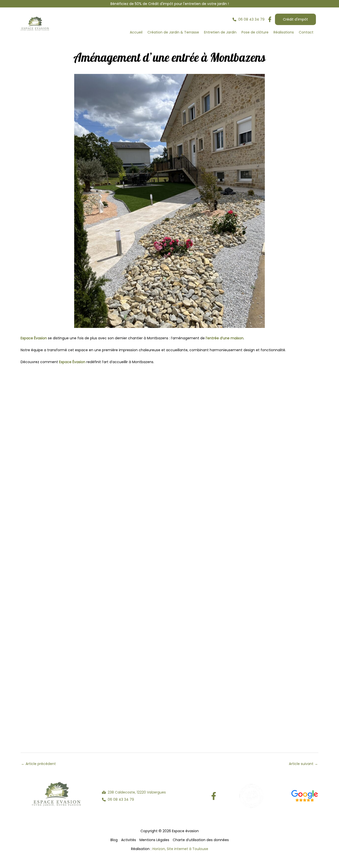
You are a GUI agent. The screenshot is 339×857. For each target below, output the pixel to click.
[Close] (334, 5)
